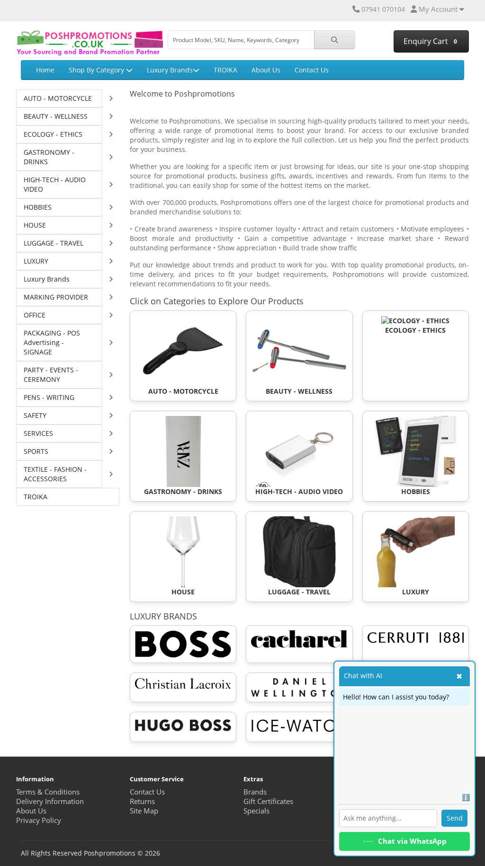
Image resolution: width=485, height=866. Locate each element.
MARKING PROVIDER (56, 296)
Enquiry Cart (429, 41)
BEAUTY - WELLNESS (56, 116)
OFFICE (34, 314)
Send (455, 817)
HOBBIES (38, 207)
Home (45, 69)
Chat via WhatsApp (412, 841)
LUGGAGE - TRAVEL (53, 243)
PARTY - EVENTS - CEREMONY (51, 374)
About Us (265, 69)
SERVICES (38, 433)
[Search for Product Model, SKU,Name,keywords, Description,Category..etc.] (334, 39)
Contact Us (312, 69)
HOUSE (35, 225)
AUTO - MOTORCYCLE (58, 98)
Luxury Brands (170, 69)
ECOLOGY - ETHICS (53, 134)
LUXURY (36, 260)
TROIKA (225, 69)
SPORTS (36, 451)
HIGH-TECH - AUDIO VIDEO (55, 184)
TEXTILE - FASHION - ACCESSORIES (55, 474)
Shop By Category (97, 69)
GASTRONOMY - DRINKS (49, 157)
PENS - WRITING (49, 397)
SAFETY (35, 415)
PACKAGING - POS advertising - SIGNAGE (52, 342)
